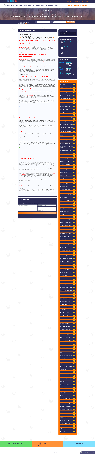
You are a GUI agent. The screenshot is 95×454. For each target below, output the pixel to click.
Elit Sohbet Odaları (68, 183)
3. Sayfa (68, 84)
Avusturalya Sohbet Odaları (68, 124)
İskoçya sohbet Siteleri (68, 241)
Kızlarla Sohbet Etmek (68, 272)
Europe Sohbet (68, 186)
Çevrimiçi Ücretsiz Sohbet (68, 167)
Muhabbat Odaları (68, 331)
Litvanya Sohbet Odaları (68, 282)
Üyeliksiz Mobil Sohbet (68, 412)
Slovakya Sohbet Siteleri (68, 372)
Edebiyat (68, 180)
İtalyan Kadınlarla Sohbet (68, 253)
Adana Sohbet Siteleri (68, 87)
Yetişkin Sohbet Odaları (68, 426)
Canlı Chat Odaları (68, 153)
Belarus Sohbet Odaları (68, 140)
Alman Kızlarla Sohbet (68, 95)
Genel (68, 214)
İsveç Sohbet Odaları (68, 247)
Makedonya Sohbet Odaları (68, 295)
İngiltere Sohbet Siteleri (68, 233)
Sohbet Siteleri (68, 389)
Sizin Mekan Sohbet (70, 74)
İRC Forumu (68, 239)
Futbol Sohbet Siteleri (68, 205)
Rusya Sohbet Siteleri (68, 349)
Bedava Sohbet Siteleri (69, 64)
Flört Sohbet (68, 197)
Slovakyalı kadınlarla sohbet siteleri (67, 375)
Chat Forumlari (85, 1)
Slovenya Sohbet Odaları (68, 378)
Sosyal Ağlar (68, 392)
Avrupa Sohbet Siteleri (25, 37)
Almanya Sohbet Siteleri (68, 101)
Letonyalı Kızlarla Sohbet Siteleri (68, 279)
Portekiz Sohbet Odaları (68, 347)
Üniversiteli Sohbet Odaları (68, 409)
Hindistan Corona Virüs (68, 225)
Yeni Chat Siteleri (68, 420)
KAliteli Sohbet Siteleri (68, 261)
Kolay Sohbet (68, 275)
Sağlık (68, 352)
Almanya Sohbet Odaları (68, 98)
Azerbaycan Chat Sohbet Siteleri (68, 128)
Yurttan (68, 431)
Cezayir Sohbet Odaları (68, 169)
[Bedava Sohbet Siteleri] (62, 63)
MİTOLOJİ (68, 309)
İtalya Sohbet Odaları (68, 250)
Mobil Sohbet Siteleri (68, 329)
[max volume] (93, 453)
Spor (68, 395)
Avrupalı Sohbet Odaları (68, 121)
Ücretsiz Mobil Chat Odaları (68, 401)
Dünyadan (68, 178)
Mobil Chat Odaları (68, 312)
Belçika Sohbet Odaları (68, 143)
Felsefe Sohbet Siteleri (68, 192)
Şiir (68, 363)
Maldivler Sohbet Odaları (68, 298)
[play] (87, 452)
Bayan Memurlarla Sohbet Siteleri (67, 135)
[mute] (84, 453)
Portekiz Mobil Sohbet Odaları (68, 344)
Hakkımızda (68, 1)
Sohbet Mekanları (68, 384)
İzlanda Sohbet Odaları (68, 255)
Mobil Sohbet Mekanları (68, 323)
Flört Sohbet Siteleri (68, 203)
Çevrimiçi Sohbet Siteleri (68, 164)
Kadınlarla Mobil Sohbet (68, 258)
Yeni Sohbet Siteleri (68, 423)
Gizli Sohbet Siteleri (68, 219)
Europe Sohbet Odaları (37, 38)
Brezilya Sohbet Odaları (68, 150)
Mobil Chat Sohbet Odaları (68, 318)
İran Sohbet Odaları (68, 236)
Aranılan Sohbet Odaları (68, 103)
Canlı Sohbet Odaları (68, 158)
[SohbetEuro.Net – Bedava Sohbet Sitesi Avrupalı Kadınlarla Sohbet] (32, 5)
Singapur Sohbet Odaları (68, 366)
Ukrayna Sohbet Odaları (68, 406)
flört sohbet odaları (68, 200)
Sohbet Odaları (68, 62)
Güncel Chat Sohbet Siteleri (68, 222)
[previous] (85, 452)
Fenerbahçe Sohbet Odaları (68, 194)
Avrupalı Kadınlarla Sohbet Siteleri (67, 118)
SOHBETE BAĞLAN (71, 21)
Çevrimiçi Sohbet (48, 37)
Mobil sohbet (68, 320)
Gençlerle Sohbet (68, 211)
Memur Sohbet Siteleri (68, 304)
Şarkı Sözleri (68, 358)
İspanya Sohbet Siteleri (68, 244)
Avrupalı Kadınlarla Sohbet (38, 37)
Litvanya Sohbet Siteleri (68, 284)
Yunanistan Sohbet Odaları (68, 428)
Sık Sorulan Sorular (77, 1)
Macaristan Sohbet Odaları (68, 287)
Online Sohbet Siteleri (68, 340)
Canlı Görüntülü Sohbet (68, 155)
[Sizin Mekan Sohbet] (62, 74)
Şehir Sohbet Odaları (68, 360)
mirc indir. (25, 23)
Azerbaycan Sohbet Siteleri (68, 131)
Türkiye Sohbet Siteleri (68, 398)
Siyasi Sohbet (68, 369)
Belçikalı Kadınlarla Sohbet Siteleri (67, 147)
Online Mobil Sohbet (68, 337)
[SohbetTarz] (62, 69)
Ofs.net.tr (57, 452)
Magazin (68, 293)
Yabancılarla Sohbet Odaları (68, 417)
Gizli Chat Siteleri (68, 216)
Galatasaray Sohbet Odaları (68, 208)
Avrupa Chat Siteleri (68, 109)
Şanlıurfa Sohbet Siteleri (68, 355)
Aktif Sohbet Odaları (68, 92)
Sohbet (68, 381)
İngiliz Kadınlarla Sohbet (68, 230)
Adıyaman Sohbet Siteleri (68, 89)
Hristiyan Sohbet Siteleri (68, 228)
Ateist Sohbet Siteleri (68, 106)
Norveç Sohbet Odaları (68, 334)
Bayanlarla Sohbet (68, 138)
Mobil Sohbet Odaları (68, 326)
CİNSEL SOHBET (68, 175)
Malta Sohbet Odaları (68, 301)
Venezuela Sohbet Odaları (68, 414)
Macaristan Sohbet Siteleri (68, 290)
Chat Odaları (68, 172)
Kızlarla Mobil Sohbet (68, 269)
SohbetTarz (68, 69)
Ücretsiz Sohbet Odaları (68, 403)
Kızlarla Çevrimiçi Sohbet (68, 264)
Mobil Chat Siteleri (68, 315)
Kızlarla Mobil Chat (68, 266)
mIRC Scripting (68, 307)
